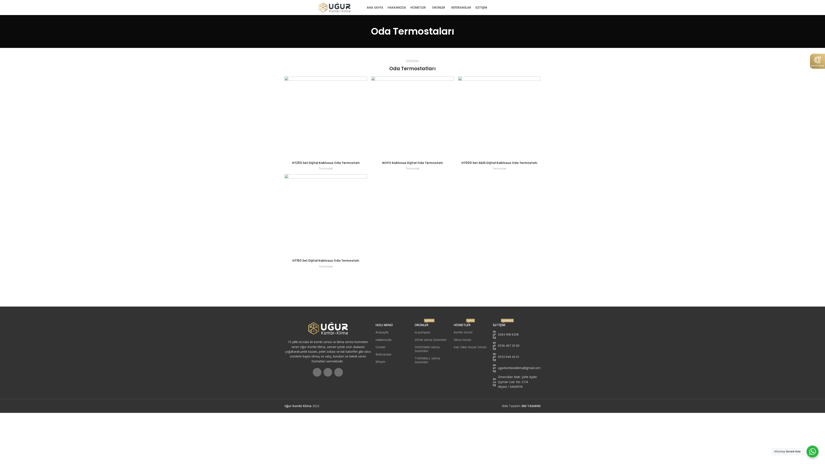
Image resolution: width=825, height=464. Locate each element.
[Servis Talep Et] (817, 61)
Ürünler (381, 347)
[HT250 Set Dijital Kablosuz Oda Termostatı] (325, 117)
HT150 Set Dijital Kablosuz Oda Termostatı (325, 260)
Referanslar (383, 354)
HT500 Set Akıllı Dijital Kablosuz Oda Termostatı (499, 163)
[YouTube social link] (505, 7)
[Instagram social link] (499, 7)
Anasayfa (382, 332)
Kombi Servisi (463, 332)
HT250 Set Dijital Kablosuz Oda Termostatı (326, 163)
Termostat (326, 168)
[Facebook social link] (494, 7)
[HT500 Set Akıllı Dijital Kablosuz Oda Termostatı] (499, 117)
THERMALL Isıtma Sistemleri (427, 360)
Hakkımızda (383, 340)
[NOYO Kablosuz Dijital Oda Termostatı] (412, 117)
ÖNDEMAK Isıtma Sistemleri (427, 349)
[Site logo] (334, 7)
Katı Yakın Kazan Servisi (470, 347)
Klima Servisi (462, 340)
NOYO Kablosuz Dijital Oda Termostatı (412, 163)
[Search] (539, 7)
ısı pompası (422, 332)
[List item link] (517, 334)
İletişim (380, 362)
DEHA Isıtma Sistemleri (431, 340)
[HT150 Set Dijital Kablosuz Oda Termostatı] (325, 215)
